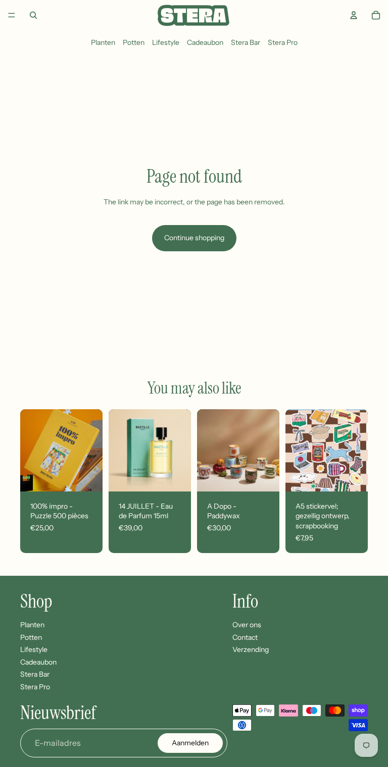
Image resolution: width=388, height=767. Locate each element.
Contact (245, 636)
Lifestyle (165, 42)
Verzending (250, 649)
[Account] (354, 15)
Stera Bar (245, 42)
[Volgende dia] (91, 450)
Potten (133, 42)
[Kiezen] (264, 476)
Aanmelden (190, 742)
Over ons (246, 624)
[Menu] (11, 15)
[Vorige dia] (31, 450)
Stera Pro (283, 42)
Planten (103, 42)
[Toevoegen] (87, 476)
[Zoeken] (33, 15)
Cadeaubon (205, 42)
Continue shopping (194, 237)
